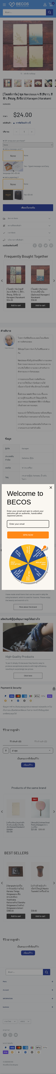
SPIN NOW (28, 535)
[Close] (50, 487)
